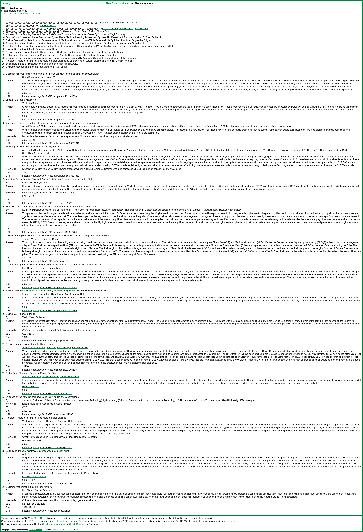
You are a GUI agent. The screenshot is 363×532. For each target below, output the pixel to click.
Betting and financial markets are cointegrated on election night (37, 64)
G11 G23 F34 (29, 334)
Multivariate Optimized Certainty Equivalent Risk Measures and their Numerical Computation (52, 28)
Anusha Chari (67, 55)
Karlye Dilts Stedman (85, 55)
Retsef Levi (117, 37)
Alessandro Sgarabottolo (132, 43)
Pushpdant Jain (115, 52)
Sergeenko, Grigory (141, 40)
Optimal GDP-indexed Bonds (20, 49)
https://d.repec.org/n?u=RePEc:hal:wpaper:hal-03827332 (50, 176)
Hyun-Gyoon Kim (149, 46)
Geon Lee (116, 46)
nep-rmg (6, 3)
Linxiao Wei (131, 22)
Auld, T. (76, 64)
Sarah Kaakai (141, 28)
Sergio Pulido (88, 31)
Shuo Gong (109, 22)
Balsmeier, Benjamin (104, 61)
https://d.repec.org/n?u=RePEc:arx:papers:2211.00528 (49, 370)
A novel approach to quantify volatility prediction (29, 52)
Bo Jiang (120, 34)
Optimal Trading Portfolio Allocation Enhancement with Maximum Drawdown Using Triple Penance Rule (58, 40)
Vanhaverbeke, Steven (81, 61)
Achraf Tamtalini (110, 28)
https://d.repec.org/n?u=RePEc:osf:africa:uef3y (45, 261)
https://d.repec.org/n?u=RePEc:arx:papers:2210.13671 (49, 119)
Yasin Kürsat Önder (48, 49)
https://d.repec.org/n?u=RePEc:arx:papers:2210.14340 (49, 287)
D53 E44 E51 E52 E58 (33, 504)
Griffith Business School (54, 524)
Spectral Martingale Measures (21, 25)
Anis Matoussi (126, 28)
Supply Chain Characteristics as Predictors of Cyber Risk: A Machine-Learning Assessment (51, 37)
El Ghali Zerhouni (152, 37)
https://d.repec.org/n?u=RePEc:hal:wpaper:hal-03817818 (50, 143)
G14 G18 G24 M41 (31, 440)
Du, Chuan (61, 67)
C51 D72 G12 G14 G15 (34, 476)
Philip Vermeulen (128, 58)
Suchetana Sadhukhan (68, 52)
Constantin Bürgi (106, 34)
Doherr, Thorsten (124, 61)
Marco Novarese (137, 521)
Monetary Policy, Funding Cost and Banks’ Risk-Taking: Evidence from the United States (50, 34)
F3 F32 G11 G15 (30, 386)
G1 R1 (25, 407)
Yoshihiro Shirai (48, 25)
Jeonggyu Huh (166, 46)
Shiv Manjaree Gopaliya (94, 52)
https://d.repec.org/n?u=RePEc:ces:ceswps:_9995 (47, 203)
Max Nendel (113, 43)
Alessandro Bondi (72, 31)
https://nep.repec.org (67, 521)
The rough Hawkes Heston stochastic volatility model (32, 31)
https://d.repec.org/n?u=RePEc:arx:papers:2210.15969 (49, 310)
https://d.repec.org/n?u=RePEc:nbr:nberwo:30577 (47, 393)
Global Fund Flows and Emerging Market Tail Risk (31, 55)
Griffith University (77, 524)
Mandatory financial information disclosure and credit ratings (36, 61)
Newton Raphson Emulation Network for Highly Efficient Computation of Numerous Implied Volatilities (57, 46)
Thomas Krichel (35, 530)
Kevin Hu (105, 37)
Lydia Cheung (112, 58)
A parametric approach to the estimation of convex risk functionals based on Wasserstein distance (54, 43)
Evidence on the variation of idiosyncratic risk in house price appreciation (42, 58)
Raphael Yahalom (133, 37)
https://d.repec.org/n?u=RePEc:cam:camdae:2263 (47, 483)
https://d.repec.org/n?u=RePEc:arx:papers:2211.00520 (49, 96)
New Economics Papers (118, 3)
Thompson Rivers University (27, 13)
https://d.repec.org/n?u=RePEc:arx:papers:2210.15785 (49, 232)
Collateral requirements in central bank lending (29, 67)
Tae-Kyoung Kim (131, 46)
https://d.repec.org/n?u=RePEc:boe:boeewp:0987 (47, 511)
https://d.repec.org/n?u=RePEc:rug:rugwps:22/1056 (48, 341)
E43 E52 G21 (29, 196)
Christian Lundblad (106, 55)
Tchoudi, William (122, 40)
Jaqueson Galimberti (93, 58)
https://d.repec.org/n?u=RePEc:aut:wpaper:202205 (47, 414)
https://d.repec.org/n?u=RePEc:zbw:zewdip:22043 (47, 447)
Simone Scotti (104, 31)
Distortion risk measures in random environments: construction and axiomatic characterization (52, 22)
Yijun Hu (120, 22)
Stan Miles (6, 13)
